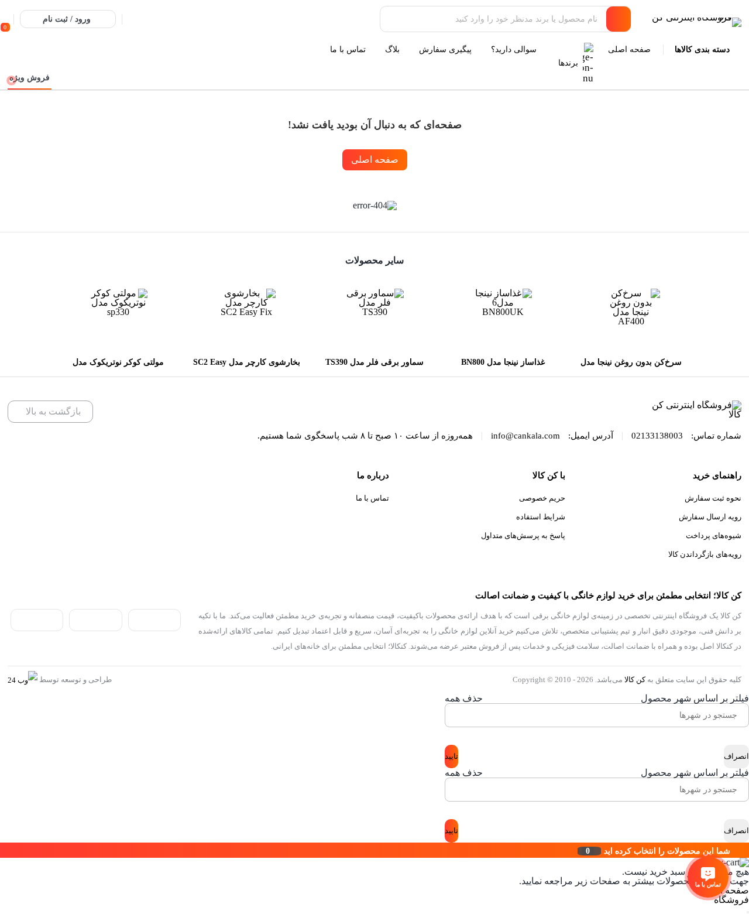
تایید (451, 756)
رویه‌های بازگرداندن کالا (704, 554)
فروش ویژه (29, 77)
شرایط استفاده (540, 516)
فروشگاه (731, 900)
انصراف (736, 756)
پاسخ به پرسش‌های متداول (523, 535)
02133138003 (657, 435)
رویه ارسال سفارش (710, 516)
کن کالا (634, 679)
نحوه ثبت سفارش (713, 498)
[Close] (3, 850)
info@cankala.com (525, 435)
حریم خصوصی (542, 498)
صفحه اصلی (374, 160)
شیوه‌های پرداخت (713, 535)
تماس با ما (372, 498)
